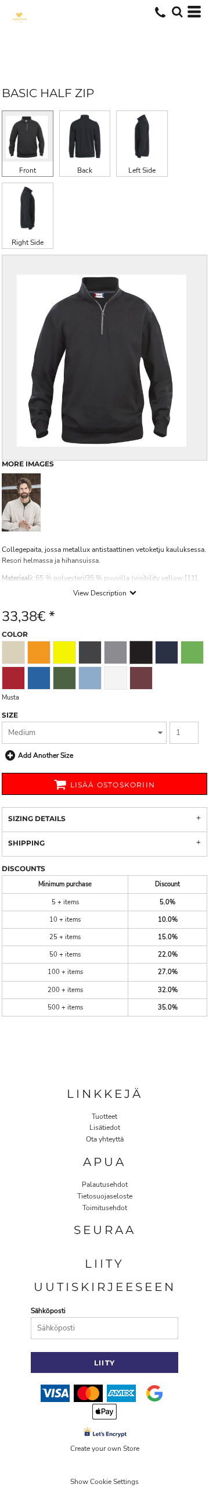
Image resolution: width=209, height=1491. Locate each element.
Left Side (142, 170)
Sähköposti (48, 1310)
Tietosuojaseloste (104, 1196)
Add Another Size (45, 755)
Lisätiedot (104, 1127)
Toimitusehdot (104, 1207)
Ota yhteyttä (105, 1139)
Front (27, 170)
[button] (177, 11)
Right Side (28, 242)
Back (84, 170)
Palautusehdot (105, 1184)
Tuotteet (104, 1116)
